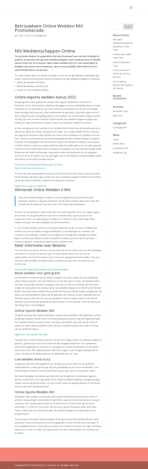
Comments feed (120, 148)
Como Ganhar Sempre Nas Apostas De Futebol (123, 85)
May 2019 (117, 115)
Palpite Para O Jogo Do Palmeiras (30, 186)
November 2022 (120, 111)
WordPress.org (120, 152)
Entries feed (118, 143)
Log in (116, 139)
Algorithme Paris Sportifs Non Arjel (31, 334)
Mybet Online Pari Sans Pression (30, 168)
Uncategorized (119, 127)
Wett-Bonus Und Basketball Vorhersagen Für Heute (39, 164)
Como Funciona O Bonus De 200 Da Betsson (121, 73)
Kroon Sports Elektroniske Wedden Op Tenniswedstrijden (41, 269)
